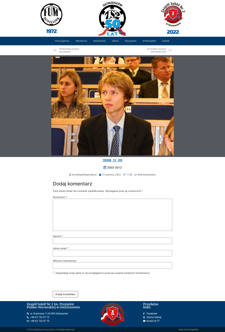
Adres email (60, 248)
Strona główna (62, 41)
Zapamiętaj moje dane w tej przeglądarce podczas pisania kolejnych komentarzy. (103, 273)
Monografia (130, 41)
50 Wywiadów (149, 41)
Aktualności (81, 41)
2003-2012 (114, 167)
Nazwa (58, 236)
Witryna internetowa (64, 260)
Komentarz (60, 197)
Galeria (115, 41)
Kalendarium (99, 41)
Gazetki (165, 41)
